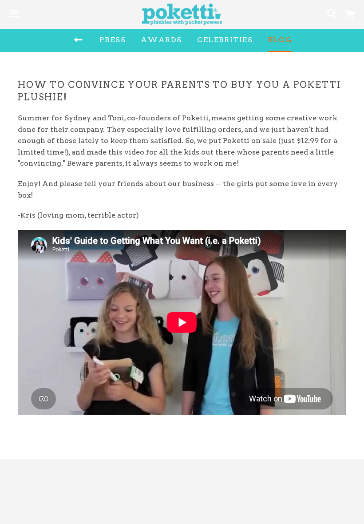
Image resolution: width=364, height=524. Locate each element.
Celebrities (225, 40)
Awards (161, 40)
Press (112, 40)
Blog (280, 40)
